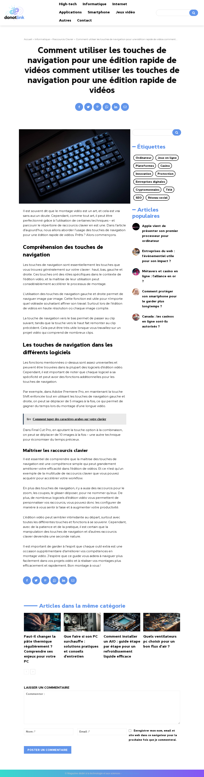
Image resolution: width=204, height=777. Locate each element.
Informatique (42, 39)
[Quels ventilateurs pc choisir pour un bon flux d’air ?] (161, 622)
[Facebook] (79, 107)
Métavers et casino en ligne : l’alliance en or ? (160, 276)
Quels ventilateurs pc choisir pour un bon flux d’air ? (160, 641)
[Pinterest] (97, 107)
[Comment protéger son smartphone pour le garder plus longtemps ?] (136, 292)
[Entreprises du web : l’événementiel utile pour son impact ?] (136, 251)
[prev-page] (26, 671)
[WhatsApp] (107, 107)
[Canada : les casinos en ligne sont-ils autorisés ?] (136, 317)
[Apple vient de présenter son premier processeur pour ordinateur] (136, 226)
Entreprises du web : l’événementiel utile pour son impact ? (158, 255)
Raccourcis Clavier (62, 39)
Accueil (28, 39)
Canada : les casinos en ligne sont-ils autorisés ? (158, 321)
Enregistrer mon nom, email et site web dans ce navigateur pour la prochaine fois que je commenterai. (153, 735)
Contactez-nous (130, 773)
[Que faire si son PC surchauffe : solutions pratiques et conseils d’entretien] (82, 622)
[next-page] (32, 671)
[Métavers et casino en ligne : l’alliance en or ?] (136, 272)
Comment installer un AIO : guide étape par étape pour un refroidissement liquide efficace (122, 646)
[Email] (125, 107)
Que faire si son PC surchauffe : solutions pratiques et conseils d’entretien (81, 646)
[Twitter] (88, 107)
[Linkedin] (116, 107)
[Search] (193, 13)
